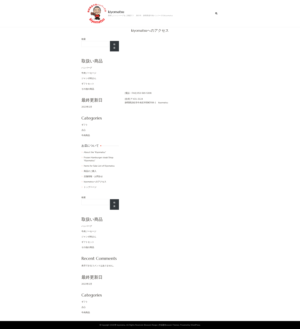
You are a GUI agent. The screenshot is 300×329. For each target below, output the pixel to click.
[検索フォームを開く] (216, 13)
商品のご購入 (90, 171)
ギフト (84, 124)
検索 (83, 39)
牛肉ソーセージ (88, 73)
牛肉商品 (85, 135)
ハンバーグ (86, 67)
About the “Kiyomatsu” (95, 152)
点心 (83, 130)
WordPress (195, 325)
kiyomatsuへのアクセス (95, 181)
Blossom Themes (172, 325)
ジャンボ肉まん (88, 78)
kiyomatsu (116, 12)
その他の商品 (87, 89)
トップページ (90, 187)
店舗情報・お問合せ (93, 176)
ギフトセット (87, 83)
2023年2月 (86, 106)
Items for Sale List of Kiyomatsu (99, 165)
